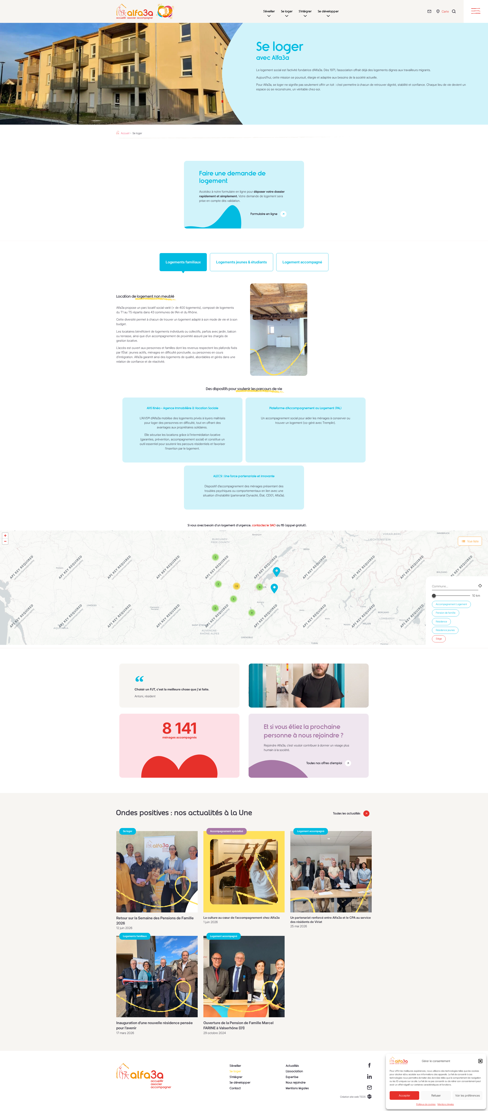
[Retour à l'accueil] (143, 1076)
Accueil (125, 133)
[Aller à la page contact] (430, 11)
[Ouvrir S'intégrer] (305, 16)
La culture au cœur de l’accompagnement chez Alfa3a (241, 917)
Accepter (404, 1095)
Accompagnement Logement (451, 604)
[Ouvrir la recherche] (455, 11)
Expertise (292, 1077)
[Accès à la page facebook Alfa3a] (369, 1065)
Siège (439, 638)
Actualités (292, 1066)
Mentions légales (445, 1104)
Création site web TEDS (353, 1096)
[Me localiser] (480, 586)
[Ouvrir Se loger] (286, 16)
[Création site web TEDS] (369, 1096)
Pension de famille (445, 612)
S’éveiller (235, 1066)
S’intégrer (236, 1077)
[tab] (183, 262)
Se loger (235, 1071)
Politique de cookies (426, 1104)
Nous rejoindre (296, 1082)
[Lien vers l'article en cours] (157, 871)
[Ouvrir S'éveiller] (268, 16)
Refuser (436, 1095)
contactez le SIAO (264, 525)
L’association (294, 1071)
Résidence (441, 621)
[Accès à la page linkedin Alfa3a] (369, 1076)
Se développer (240, 1082)
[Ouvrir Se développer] (328, 16)
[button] (480, 1061)
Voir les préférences (467, 1095)
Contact (235, 1088)
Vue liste (473, 541)
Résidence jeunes (445, 630)
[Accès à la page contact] (369, 1087)
